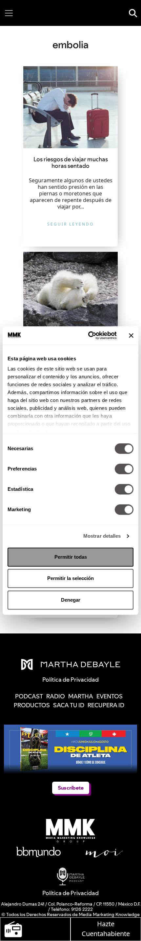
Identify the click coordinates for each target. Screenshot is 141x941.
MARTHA (80, 696)
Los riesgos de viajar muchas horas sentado (70, 162)
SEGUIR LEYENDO (70, 224)
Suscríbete (71, 788)
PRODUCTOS (32, 705)
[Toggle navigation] (9, 13)
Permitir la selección (70, 578)
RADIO (55, 696)
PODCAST (29, 696)
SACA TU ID (68, 705)
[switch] (124, 469)
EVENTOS (109, 696)
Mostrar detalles (102, 536)
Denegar (70, 600)
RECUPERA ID (106, 705)
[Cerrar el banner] (131, 335)
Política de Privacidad (70, 893)
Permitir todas (70, 557)
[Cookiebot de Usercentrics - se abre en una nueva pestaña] (89, 335)
